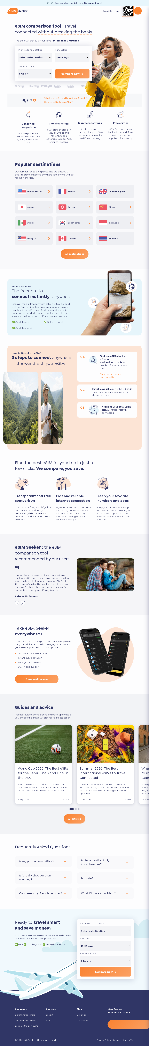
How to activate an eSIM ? (58, 102)
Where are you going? (30, 50)
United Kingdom (117, 191)
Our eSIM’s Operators (25, 1015)
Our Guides (82, 1015)
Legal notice (120, 1040)
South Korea (74, 222)
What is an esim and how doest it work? (65, 98)
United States (34, 191)
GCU (131, 1040)
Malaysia (31, 238)
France (71, 191)
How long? (61, 50)
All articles (74, 818)
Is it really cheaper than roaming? (35, 877)
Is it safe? (87, 878)
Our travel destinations (25, 1020)
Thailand (113, 238)
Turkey (71, 207)
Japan (30, 207)
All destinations (74, 253)
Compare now (70, 74)
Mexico (30, 222)
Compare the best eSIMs (26, 1026)
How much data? (26, 66)
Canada (72, 238)
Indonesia (114, 222)
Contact (49, 1015)
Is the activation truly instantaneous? (95, 862)
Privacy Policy (104, 1040)
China (112, 207)
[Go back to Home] (17, 11)
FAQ (48, 1020)
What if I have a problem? (98, 893)
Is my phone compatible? (36, 861)
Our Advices (82, 1020)
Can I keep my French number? (40, 893)
